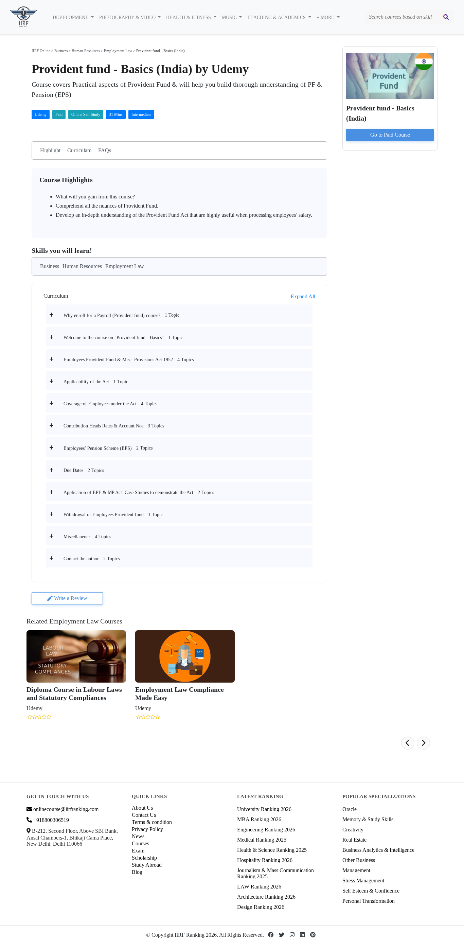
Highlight (50, 150)
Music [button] (230, 17)
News (138, 836)
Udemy (41, 114)
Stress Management (363, 880)
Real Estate (354, 840)
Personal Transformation (368, 901)
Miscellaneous (77, 536)
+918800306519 (50, 820)
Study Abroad (147, 865)
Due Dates (73, 470)
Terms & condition (152, 822)
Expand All (303, 296)
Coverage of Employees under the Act (100, 403)
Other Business (358, 860)
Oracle (349, 809)
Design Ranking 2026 (260, 907)
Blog (137, 872)
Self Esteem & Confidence (370, 891)
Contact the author (81, 558)
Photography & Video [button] (128, 17)
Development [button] (71, 17)
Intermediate (141, 114)
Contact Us (144, 815)
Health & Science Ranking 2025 (272, 850)
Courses (140, 843)
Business (61, 51)
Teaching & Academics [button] (277, 17)
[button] (407, 743)
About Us (142, 808)
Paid (59, 114)
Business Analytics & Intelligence (378, 850)
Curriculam (79, 150)
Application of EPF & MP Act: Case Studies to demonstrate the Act (128, 492)
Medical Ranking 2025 (261, 840)
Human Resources (86, 51)
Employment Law (118, 51)
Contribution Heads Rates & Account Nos (103, 425)
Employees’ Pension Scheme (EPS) (98, 448)
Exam (138, 850)
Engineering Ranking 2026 (266, 829)
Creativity (352, 829)
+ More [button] (326, 17)
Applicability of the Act (86, 381)
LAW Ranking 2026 (259, 887)
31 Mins (116, 114)
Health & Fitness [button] (189, 17)
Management (356, 870)
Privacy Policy (147, 829)
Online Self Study (85, 114)
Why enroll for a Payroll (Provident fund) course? (112, 315)
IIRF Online (41, 51)
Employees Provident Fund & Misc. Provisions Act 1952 (118, 359)
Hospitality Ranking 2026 (264, 860)
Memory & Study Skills (367, 819)
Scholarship (144, 858)
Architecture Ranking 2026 (266, 897)
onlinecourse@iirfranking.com (65, 809)
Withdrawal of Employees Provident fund (104, 514)
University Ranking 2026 (264, 809)
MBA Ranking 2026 (259, 819)
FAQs (104, 150)
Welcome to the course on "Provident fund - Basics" (114, 337)
